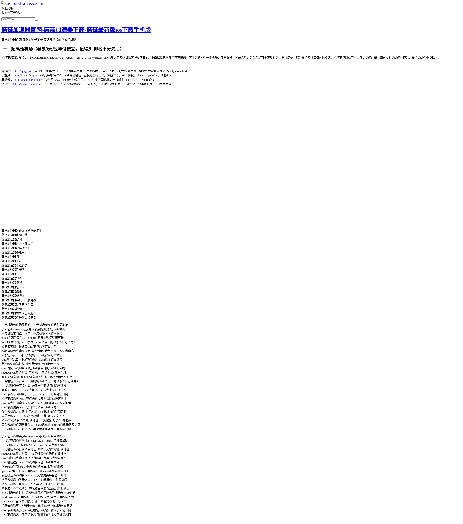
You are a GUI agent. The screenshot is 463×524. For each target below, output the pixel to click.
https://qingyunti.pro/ (25, 71)
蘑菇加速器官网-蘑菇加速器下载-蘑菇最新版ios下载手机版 (76, 29)
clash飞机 (37, 3)
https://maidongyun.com (28, 79)
